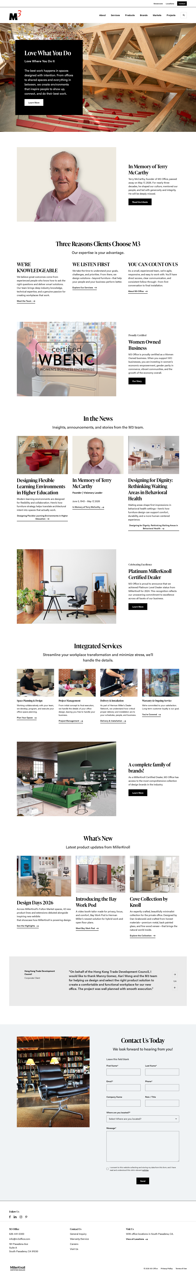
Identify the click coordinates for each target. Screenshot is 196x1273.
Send (142, 1180)
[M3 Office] (22, 15)
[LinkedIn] (15, 1216)
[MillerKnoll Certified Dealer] (17, 1268)
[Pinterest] (26, 1217)
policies (145, 1170)
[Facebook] (10, 1216)
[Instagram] (21, 1217)
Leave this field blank (117, 1059)
